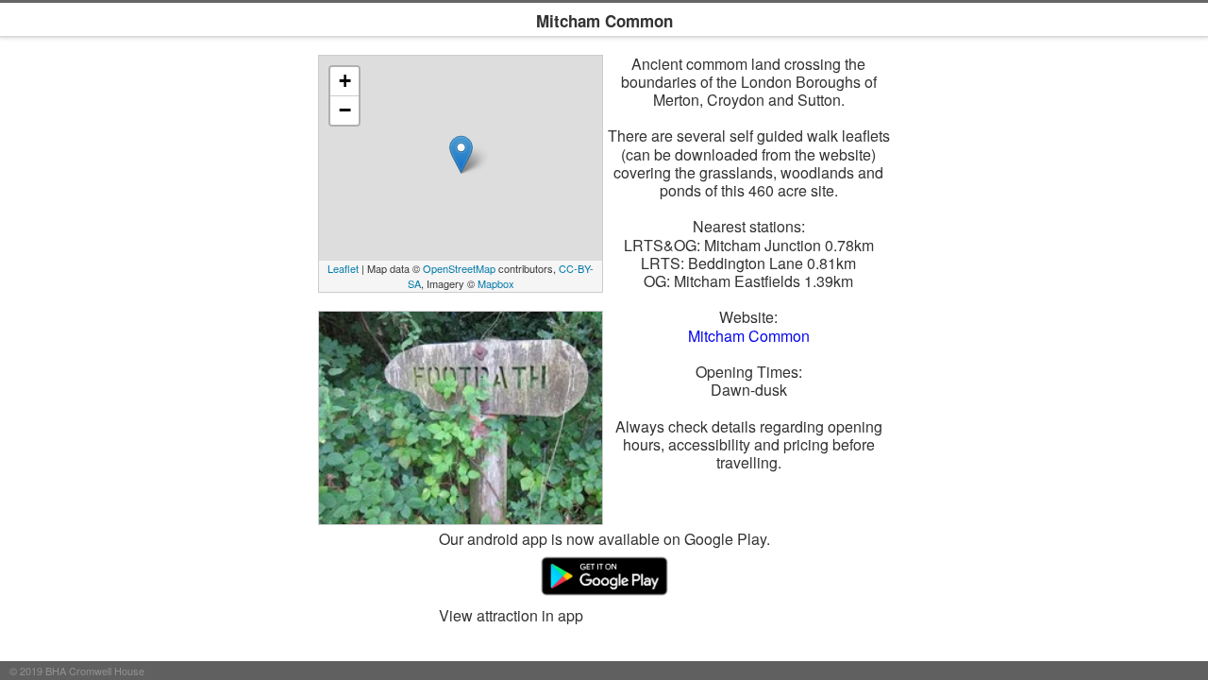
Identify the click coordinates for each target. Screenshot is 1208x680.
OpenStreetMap (459, 268)
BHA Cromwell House (94, 670)
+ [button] (345, 81)
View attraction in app (511, 615)
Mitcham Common (749, 336)
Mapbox (496, 283)
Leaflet (343, 268)
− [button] (345, 110)
